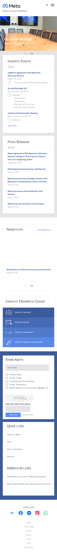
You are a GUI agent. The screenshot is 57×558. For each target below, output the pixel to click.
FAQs (9, 442)
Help (28, 543)
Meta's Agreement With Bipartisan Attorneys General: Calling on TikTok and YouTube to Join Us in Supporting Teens (27, 156)
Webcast (16, 95)
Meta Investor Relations (15, 11)
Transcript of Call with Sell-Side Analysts (31, 82)
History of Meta (13, 434)
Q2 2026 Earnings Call (17, 88)
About (28, 523)
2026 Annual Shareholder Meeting (22, 113)
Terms (28, 539)
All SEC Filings (15, 378)
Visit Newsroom (44, 230)
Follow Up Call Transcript (24, 107)
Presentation (19, 101)
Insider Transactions (17, 384)
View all (11, 67)
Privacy (28, 535)
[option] (28, 33)
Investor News (15, 374)
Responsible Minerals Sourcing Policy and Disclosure (29, 484)
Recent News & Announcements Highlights (27, 388)
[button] (25, 53)
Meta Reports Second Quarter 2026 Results (27, 169)
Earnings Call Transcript (24, 104)
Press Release (19, 98)
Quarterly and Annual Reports (22, 381)
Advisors (10, 456)
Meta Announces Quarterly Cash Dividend (26, 204)
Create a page (28, 527)
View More (12, 126)
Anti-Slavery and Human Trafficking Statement (26, 476)
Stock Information (14, 449)
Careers (28, 531)
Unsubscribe (28, 415)
